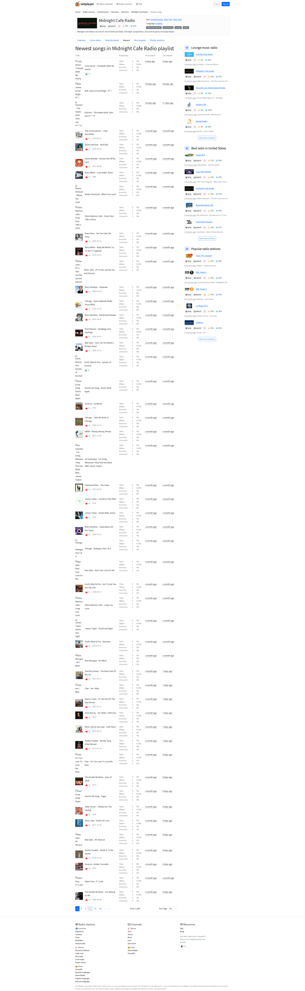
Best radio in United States (208, 148)
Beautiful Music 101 (204, 205)
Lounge (178, 28)
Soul (129, 940)
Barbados (79, 940)
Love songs (79, 959)
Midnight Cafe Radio (139, 12)
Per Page (165, 908)
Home (77, 12)
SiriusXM (78, 969)
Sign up (226, 4)
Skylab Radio (201, 121)
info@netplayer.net (197, 939)
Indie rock (79, 953)
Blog (182, 931)
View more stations (207, 138)
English (159, 23)
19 (95, 908)
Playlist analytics (157, 40)
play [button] (104, 26)
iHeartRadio (80, 975)
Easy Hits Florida (203, 171)
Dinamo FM (201, 104)
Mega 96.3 (200, 155)
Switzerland (80, 943)
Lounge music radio (204, 48)
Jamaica (78, 934)
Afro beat (79, 956)
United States (103, 12)
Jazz (129, 931)
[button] (86, 74)
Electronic (132, 943)
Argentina (79, 931)
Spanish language (82, 972)
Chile (77, 937)
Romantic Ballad (82, 950)
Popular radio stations (206, 249)
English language (82, 978)
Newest (126, 40)
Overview (81, 40)
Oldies (186, 28)
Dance (130, 934)
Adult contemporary (154, 28)
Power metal (80, 962)
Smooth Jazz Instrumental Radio (210, 87)
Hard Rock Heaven (204, 222)
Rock (130, 937)
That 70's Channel (204, 255)
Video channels (106, 4)
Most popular (140, 40)
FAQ (140, 4)
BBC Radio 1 (201, 272)
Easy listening (168, 28)
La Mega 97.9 (202, 305)
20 (100, 908)
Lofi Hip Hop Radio (204, 54)
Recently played (112, 40)
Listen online (95, 40)
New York (115, 12)
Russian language (82, 981)
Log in (217, 4)
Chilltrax (199, 322)
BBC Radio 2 (201, 289)
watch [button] (113, 26)
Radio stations (125, 4)
